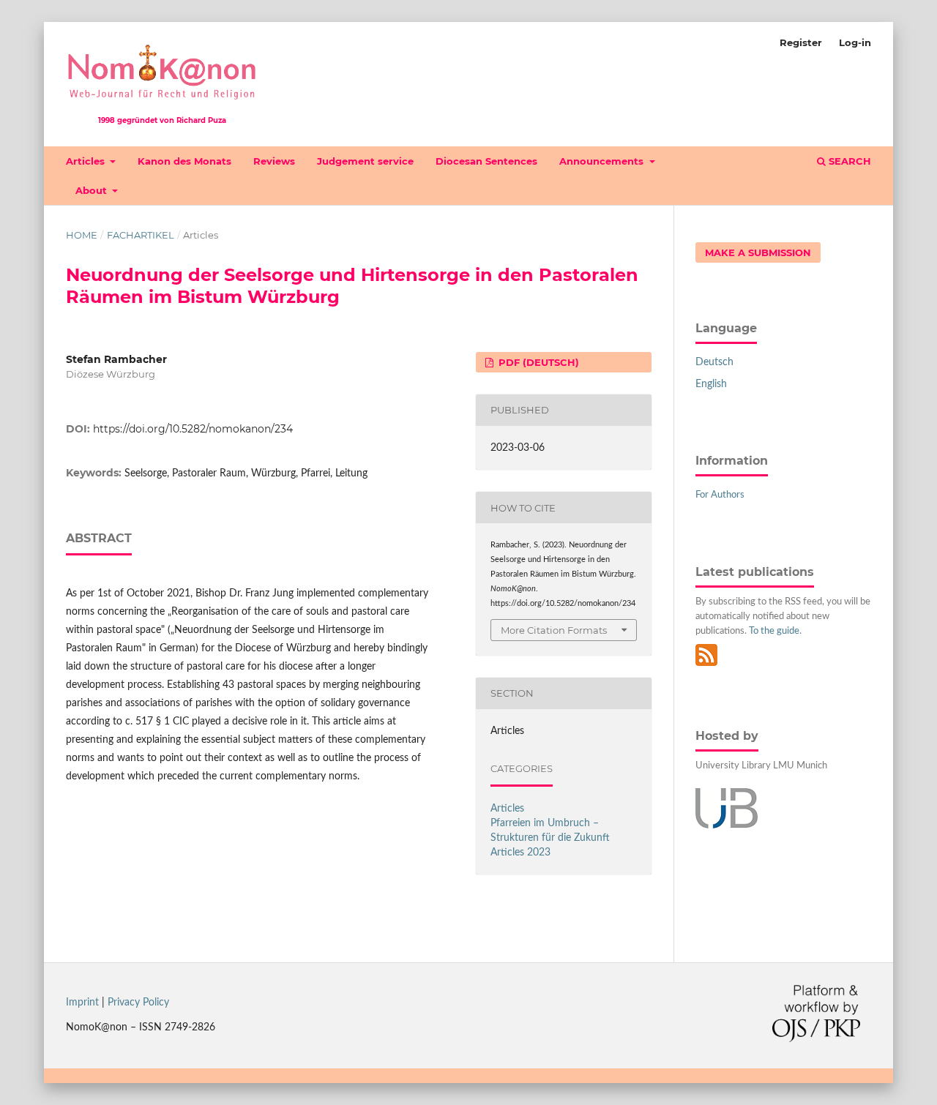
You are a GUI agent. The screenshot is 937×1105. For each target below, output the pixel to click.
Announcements (602, 161)
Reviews (274, 161)
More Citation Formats (554, 630)
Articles (87, 161)
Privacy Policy (138, 1002)
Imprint (82, 1002)
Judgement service (365, 161)
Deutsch (714, 362)
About (92, 190)
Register (801, 42)
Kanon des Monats (184, 161)
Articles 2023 (520, 852)
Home (81, 235)
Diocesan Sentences (486, 161)
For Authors (719, 495)
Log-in (855, 42)
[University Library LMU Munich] (726, 825)
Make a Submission (758, 252)
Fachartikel (140, 235)
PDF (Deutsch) (537, 362)
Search (848, 161)
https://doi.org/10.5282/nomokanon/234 (193, 428)
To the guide (774, 631)
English (711, 384)
